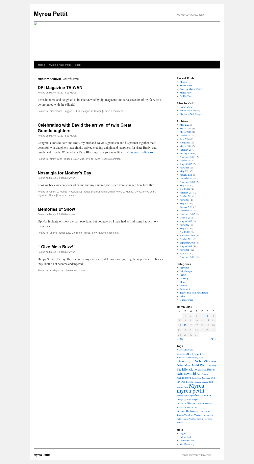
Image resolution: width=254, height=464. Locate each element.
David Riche (199, 365)
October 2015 (186, 160)
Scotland (180, 407)
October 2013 (186, 196)
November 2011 (187, 235)
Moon (183, 281)
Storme (194, 407)
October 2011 (186, 239)
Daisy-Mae (78, 158)
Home (41, 64)
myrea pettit (148, 191)
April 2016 (185, 142)
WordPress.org (187, 444)
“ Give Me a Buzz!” (57, 246)
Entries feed (185, 436)
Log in (183, 433)
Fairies (211, 369)
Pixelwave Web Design (191, 114)
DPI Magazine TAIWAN (60, 87)
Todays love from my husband (194, 292)
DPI (75, 111)
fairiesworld (186, 373)
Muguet (183, 81)
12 (207, 320)
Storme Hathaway (187, 411)
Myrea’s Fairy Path (60, 64)
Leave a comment (113, 111)
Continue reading (140, 152)
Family (51, 158)
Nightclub (43, 195)
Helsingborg (184, 377)
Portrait (183, 285)
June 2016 (185, 139)
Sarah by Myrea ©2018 (191, 88)
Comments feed (187, 440)
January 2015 (186, 174)
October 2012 (186, 217)
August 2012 (186, 221)
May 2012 (185, 228)
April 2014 (185, 189)
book (201, 357)
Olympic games (183, 399)
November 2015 (187, 156)
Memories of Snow (56, 209)
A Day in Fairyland (185, 349)
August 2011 (186, 246)
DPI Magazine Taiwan (90, 111)
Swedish (180, 415)
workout (180, 422)
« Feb (180, 338)
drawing (212, 365)
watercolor (208, 415)
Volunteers (198, 415)
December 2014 (187, 178)
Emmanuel (202, 369)
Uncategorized (56, 270)
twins (59, 158)
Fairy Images (55, 111)
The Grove (189, 415)
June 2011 (185, 253)
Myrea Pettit (51, 13)
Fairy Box (184, 267)
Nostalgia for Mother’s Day (64, 173)
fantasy (205, 374)
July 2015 (184, 167)
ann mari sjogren (190, 353)
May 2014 (185, 185)
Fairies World (186, 106)
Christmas (210, 361)
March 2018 (185, 131)
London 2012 (207, 381)
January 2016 (186, 153)
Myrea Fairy (185, 92)
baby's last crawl (184, 357)
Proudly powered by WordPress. (196, 454)
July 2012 (184, 224)
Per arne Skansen (187, 403)
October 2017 (186, 135)
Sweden (204, 410)
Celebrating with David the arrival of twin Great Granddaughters (84, 127)
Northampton (203, 395)
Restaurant (75, 191)
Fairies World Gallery (190, 110)
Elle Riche (77, 232)
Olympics (194, 399)
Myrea (73, 92)
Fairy (199, 374)
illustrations (196, 377)
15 (185, 325)
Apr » (213, 338)
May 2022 (185, 124)
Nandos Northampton (186, 395)
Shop (78, 64)
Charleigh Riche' (190, 361)
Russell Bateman (205, 403)
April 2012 (185, 231)
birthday (194, 357)
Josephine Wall (208, 377)
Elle (68, 232)
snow (94, 232)
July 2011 (184, 249)
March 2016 (185, 146)
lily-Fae (89, 158)
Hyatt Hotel (115, 191)
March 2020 (185, 128)
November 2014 (187, 181)
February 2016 (187, 149)
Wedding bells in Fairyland (200, 418)
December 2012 (187, 210)
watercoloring (183, 418)
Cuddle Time (186, 96)
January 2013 (186, 206)
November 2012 (187, 214)
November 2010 (187, 256)
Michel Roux (186, 85)
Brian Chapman (99, 191)
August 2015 (186, 164)
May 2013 (185, 203)
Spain (52, 195)
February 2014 (187, 192)
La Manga (62, 191)
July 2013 (184, 199)
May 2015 (185, 171)
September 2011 (187, 242)
